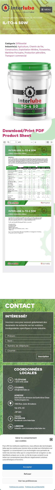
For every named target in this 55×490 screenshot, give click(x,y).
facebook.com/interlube (24, 420)
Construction (11, 49)
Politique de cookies (16, 487)
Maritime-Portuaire (14, 52)
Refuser (27, 474)
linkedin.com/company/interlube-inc (29, 428)
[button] (51, 439)
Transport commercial (15, 55)
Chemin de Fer (36, 46)
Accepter (27, 467)
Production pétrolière (35, 52)
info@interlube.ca (21, 390)
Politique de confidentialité (34, 487)
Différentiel (24, 18)
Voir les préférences (27, 481)
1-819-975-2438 (21, 382)
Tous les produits (10, 18)
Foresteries (44, 49)
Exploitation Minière (28, 49)
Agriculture (23, 46)
